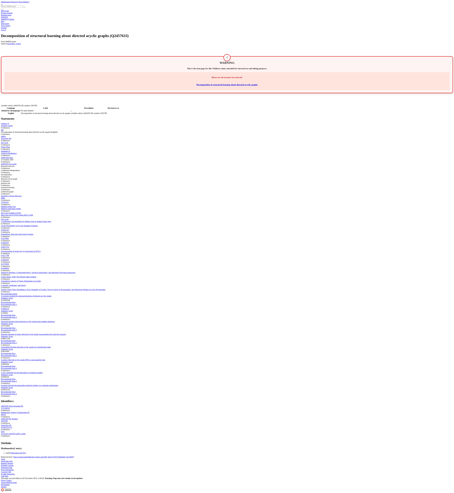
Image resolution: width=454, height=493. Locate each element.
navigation (11, 44)
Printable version (7, 465)
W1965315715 (6, 427)
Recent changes (7, 13)
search (18, 44)
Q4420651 (5, 243)
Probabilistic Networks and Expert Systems (17, 234)
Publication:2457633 (18, 453)
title (2, 130)
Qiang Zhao (5, 147)
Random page (6, 15)
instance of (5, 124)
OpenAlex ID (6, 425)
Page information (7, 470)
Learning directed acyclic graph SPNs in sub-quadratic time (23, 360)
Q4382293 (5, 260)
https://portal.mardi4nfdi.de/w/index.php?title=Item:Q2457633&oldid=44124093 (43, 457)
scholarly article (7, 126)
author (3, 136)
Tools (3, 459)
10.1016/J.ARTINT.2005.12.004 (13, 434)
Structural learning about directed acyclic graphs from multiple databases (28, 322)
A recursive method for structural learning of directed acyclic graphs (26, 296)
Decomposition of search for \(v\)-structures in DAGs (21, 251)
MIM (3, 198)
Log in (3, 30)
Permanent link (6, 468)
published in (5, 151)
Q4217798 (5, 256)
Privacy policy (6, 480)
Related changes (7, 463)
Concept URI (6, 472)
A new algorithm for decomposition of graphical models (22, 373)
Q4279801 (5, 239)
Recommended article (9, 294)
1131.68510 (5, 408)
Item (2, 21)
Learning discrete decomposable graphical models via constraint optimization (29, 385)
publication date (7, 158)
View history (6, 26)
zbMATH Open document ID (12, 406)
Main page (5, 11)
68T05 (3, 415)
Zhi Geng (4, 143)
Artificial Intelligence (9, 153)
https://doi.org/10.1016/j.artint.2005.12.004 (17, 215)
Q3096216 (5, 309)
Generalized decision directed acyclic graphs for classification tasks (26, 347)
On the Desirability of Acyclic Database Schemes (19, 226)
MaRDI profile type (8, 207)
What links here (7, 461)
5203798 (4, 421)
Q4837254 (5, 247)
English (4, 28)
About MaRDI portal (9, 483)
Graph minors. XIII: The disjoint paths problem (18, 277)
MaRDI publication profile (11, 209)
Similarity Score (7, 298)
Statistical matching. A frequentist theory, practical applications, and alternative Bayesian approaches (38, 273)
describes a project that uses (11, 196)
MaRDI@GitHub (7, 19)
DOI (2, 432)
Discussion (5, 24)
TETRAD (5, 202)
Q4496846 (5, 268)
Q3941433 (5, 230)
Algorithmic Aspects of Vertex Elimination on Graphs (21, 281)
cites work (5, 219)
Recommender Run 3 (9, 305)
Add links (4, 476)
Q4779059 (5, 264)
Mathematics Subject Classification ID (15, 413)
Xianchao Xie (6, 138)
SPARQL (4, 17)
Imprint (3, 487)
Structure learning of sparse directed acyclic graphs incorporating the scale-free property (33, 334)
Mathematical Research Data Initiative (15, 2)
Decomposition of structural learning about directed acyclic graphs (227, 85)
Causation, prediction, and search (13, 285)
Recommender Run (8, 302)
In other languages (8, 474)
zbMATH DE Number (9, 419)
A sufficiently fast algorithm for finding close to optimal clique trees (26, 221)
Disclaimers (5, 485)
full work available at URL (11, 213)
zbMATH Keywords (8, 164)
